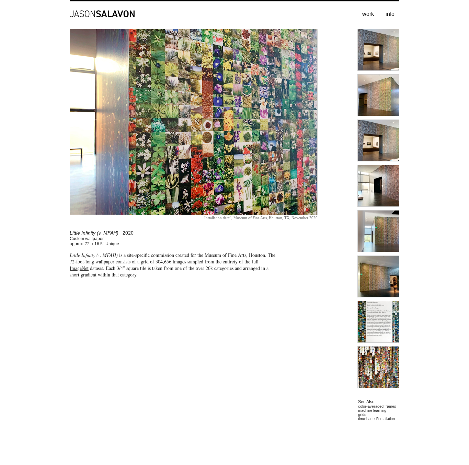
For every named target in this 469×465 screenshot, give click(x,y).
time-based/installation (376, 419)
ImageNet (79, 268)
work (368, 14)
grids (362, 414)
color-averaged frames (377, 406)
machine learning (372, 410)
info (390, 14)
